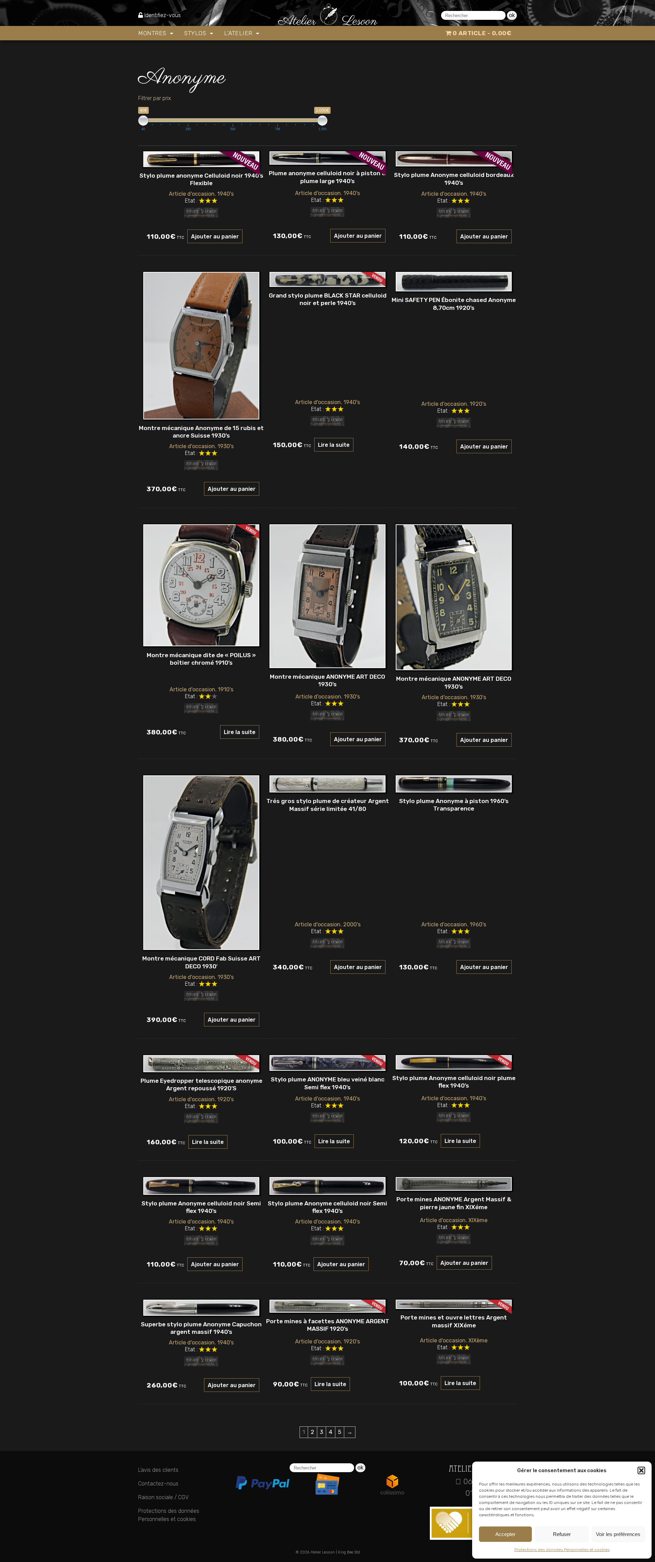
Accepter (505, 1534)
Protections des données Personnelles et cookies (562, 1549)
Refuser (562, 1534)
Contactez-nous (158, 1483)
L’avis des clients (158, 1470)
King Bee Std (349, 1552)
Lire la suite (334, 445)
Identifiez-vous (162, 15)
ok (512, 15)
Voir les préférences (618, 1534)
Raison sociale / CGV (163, 1497)
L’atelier (239, 33)
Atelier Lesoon (322, 1552)
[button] (641, 1470)
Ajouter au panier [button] (215, 236)
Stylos (196, 33)
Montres (153, 33)
